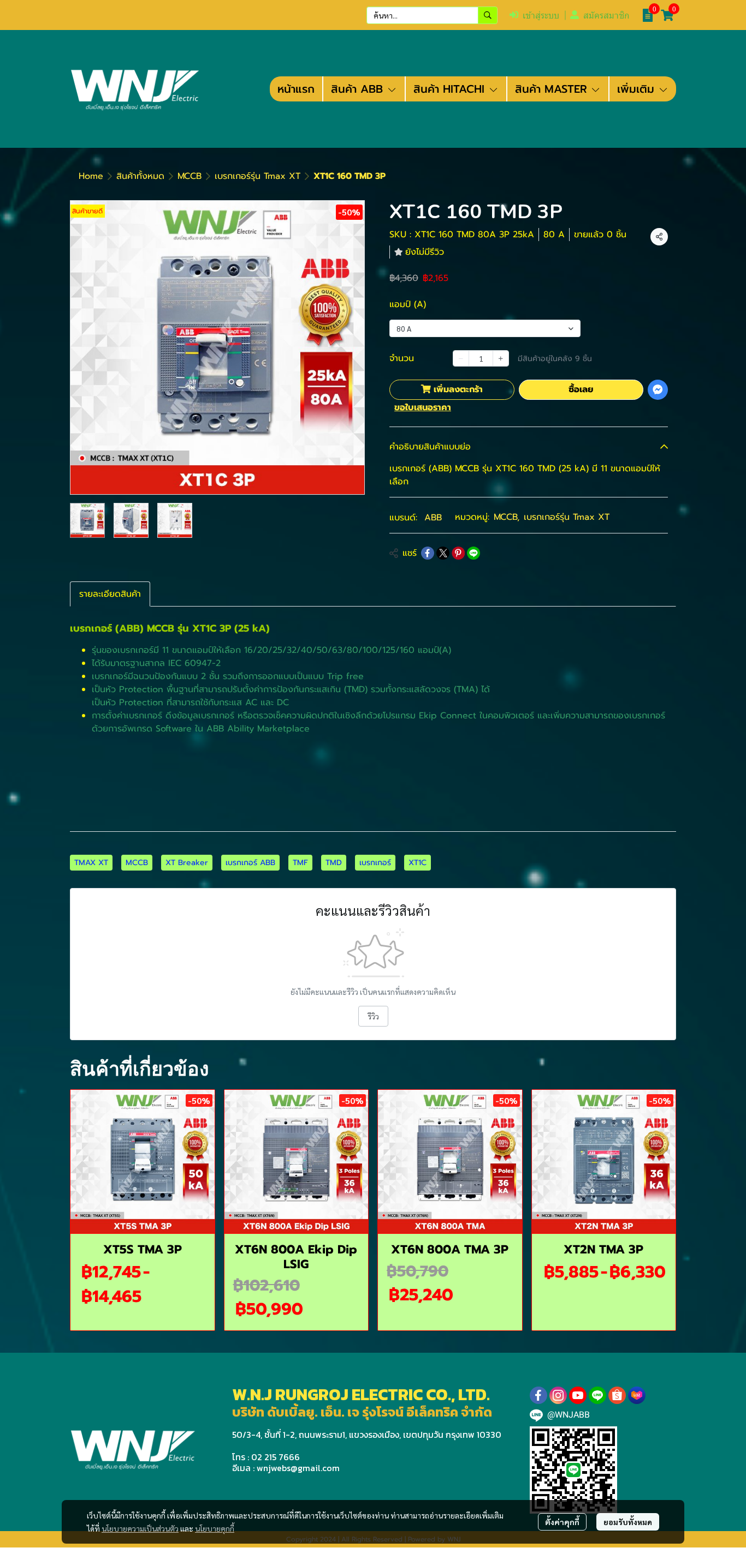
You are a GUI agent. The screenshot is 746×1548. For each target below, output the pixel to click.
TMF (300, 862)
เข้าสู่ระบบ (541, 15)
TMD (333, 862)
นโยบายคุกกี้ (214, 1528)
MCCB (189, 176)
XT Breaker (186, 862)
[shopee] (617, 1395)
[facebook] (538, 1395)
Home (91, 176)
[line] (597, 1395)
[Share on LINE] (473, 553)
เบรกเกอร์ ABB (250, 862)
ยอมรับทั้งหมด (627, 1522)
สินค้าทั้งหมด (140, 176)
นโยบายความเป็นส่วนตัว (140, 1528)
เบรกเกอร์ (375, 862)
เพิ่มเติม (637, 89)
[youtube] (578, 1395)
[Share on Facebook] (427, 553)
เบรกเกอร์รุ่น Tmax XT (257, 176)
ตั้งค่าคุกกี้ (562, 1522)
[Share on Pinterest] (458, 553)
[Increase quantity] (500, 358)
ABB (433, 517)
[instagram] (558, 1395)
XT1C (417, 862)
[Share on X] (442, 553)
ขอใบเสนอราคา (422, 407)
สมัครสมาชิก (606, 15)
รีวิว (373, 1016)
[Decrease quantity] (461, 358)
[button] (432, 15)
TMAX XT (91, 862)
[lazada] (637, 1395)
